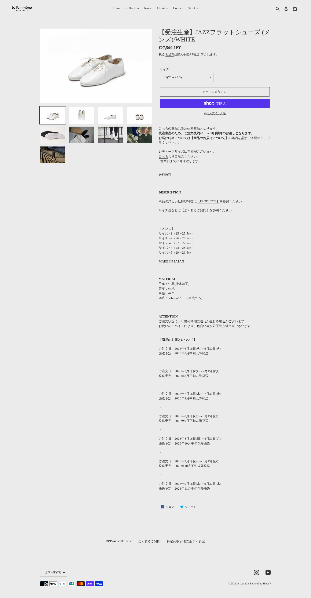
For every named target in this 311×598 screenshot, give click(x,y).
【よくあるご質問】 (195, 210)
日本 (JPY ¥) (52, 572)
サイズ (164, 69)
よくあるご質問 (149, 541)
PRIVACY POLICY (119, 541)
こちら (163, 156)
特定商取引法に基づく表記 (186, 541)
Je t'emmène (243, 583)
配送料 (169, 54)
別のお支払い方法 (215, 113)
